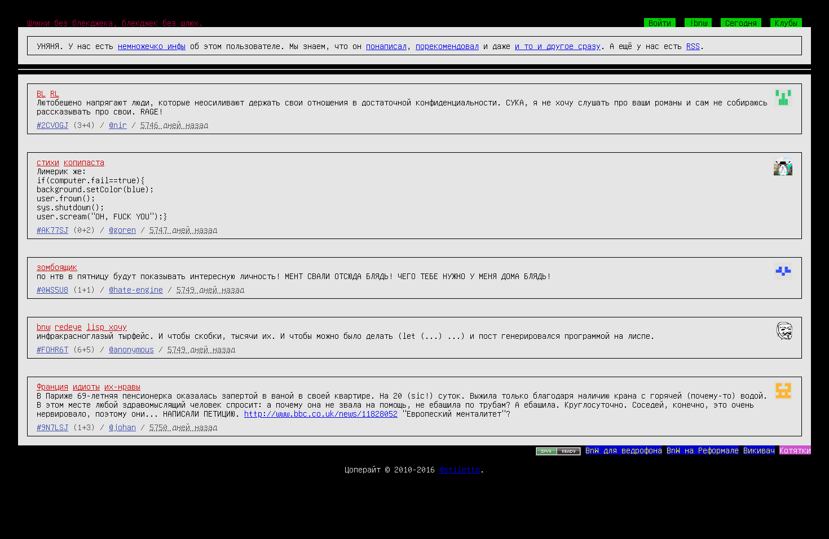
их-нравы (122, 386)
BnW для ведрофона (623, 449)
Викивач (759, 449)
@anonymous (131, 349)
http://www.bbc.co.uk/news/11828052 (321, 413)
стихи (48, 161)
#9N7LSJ (52, 426)
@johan (122, 426)
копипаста (84, 161)
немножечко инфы (152, 45)
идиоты (86, 386)
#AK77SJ (52, 229)
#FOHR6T (52, 349)
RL (54, 93)
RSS (693, 45)
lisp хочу (106, 326)
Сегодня (741, 22)
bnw (43, 326)
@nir (118, 124)
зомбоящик (57, 266)
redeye (68, 326)
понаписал (386, 45)
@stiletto (459, 469)
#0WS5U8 (52, 289)
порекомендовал (447, 45)
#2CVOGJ (52, 124)
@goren (122, 229)
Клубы (786, 22)
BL (41, 93)
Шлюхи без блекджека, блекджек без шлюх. (115, 22)
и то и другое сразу (558, 45)
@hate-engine (136, 289)
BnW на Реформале (703, 449)
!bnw (698, 22)
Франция (52, 386)
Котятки (795, 449)
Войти (660, 22)
